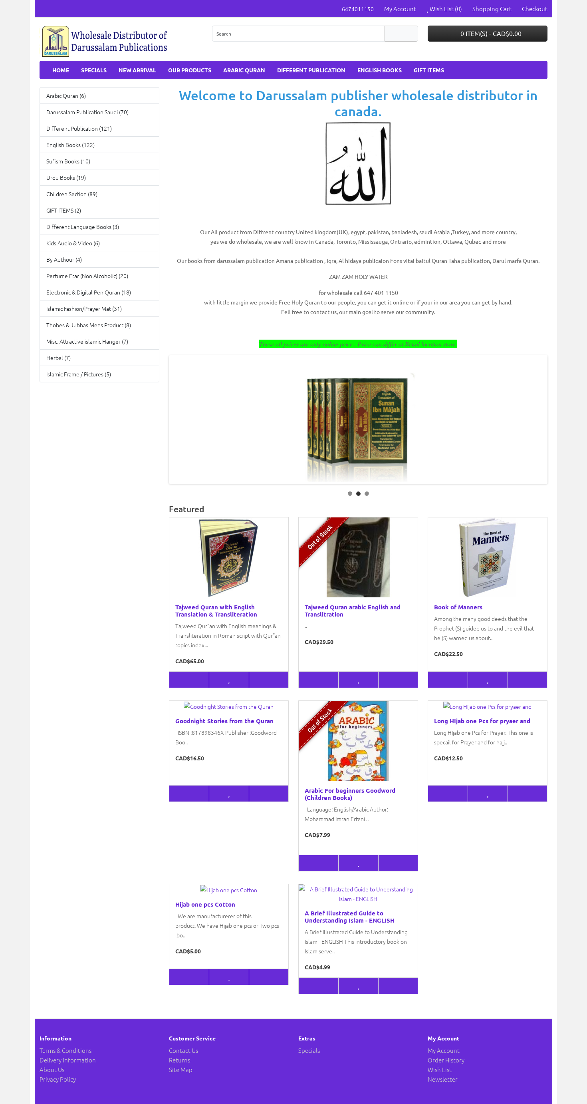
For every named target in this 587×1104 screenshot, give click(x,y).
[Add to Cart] (189, 680)
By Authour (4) (64, 259)
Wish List (440, 1069)
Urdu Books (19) (66, 177)
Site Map (180, 1069)
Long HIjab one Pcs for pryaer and (482, 721)
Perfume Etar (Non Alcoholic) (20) (87, 276)
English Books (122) (70, 145)
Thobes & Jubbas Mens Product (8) (88, 325)
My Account (444, 1050)
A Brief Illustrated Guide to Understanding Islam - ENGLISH (350, 916)
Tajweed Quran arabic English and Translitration (353, 610)
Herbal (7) (58, 358)
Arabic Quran (244, 70)
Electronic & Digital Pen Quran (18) (88, 292)
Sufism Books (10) (68, 161)
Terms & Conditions (65, 1050)
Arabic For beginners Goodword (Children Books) (350, 794)
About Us (52, 1069)
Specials (94, 70)
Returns (179, 1060)
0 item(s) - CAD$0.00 (490, 33)
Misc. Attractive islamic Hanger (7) (87, 341)
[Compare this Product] (268, 680)
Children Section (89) (71, 194)
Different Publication (311, 70)
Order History (446, 1060)
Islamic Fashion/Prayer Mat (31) (84, 308)
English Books (379, 70)
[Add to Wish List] (228, 680)
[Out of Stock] (318, 680)
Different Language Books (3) (82, 227)
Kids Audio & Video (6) (73, 243)
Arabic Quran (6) (66, 95)
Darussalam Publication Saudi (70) (87, 112)
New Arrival (137, 70)
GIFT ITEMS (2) (63, 210)
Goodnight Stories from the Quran (224, 721)
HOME (60, 70)
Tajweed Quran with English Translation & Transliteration (216, 610)
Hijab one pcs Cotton (205, 904)
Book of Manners (458, 607)
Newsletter (443, 1079)
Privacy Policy (58, 1079)
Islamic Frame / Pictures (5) (78, 374)
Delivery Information (68, 1060)
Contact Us (183, 1050)
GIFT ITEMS (429, 70)
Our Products (189, 70)
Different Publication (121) (79, 128)
